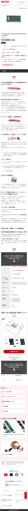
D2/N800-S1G (18, 375)
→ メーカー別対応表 (16, 273)
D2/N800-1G (18, 379)
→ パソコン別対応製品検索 (17, 270)
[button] (14, 351)
